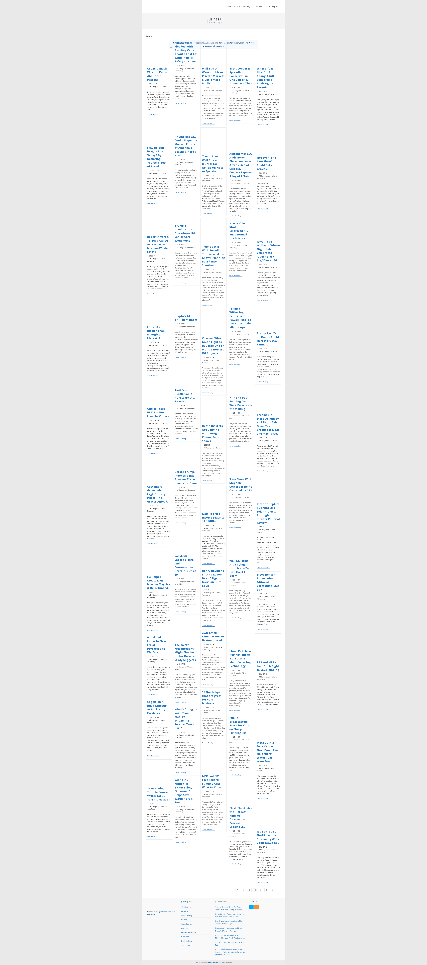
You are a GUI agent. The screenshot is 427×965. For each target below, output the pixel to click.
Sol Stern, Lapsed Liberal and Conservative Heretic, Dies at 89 (185, 565)
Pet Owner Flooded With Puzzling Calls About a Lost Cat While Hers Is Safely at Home (186, 52)
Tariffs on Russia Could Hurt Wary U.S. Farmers (185, 395)
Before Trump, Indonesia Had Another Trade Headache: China (186, 477)
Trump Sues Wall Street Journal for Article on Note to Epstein (213, 163)
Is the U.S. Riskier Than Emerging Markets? (156, 332)
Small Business (186, 941)
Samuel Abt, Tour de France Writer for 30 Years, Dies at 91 (158, 793)
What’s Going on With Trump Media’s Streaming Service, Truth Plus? (186, 718)
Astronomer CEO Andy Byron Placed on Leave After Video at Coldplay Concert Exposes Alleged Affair (240, 165)
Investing (184, 928)
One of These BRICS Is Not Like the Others (158, 412)
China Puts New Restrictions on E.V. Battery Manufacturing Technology (240, 658)
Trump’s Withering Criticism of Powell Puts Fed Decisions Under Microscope (240, 318)
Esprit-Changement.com (166, 912)
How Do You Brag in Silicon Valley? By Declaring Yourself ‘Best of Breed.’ (157, 157)
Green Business (186, 924)
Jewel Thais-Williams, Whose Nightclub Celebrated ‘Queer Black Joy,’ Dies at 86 (268, 251)
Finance (184, 920)
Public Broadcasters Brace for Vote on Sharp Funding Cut (239, 725)
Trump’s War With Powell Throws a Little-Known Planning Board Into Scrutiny (213, 256)
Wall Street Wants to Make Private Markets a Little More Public (213, 76)
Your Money (185, 945)
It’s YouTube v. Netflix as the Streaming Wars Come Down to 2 (268, 837)
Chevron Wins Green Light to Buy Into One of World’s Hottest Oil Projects (213, 345)
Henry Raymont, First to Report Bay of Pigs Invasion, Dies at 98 (213, 578)
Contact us (151, 915)
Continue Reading (153, 115)
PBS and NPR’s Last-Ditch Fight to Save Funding (268, 666)
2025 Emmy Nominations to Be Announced (213, 636)
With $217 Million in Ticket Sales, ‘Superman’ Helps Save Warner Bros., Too (184, 791)
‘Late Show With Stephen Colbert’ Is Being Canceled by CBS (240, 484)
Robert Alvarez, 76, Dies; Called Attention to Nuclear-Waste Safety (158, 244)
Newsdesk (185, 937)
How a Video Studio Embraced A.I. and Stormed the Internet (238, 230)
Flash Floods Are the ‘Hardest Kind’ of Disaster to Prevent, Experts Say (240, 817)
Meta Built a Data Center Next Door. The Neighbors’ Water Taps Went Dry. (267, 752)
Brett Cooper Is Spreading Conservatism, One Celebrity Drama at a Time (240, 76)
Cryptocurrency (186, 915)
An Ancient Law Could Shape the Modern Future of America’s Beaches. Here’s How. (186, 146)
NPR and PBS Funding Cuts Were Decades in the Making (240, 403)
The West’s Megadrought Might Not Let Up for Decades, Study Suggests (185, 652)
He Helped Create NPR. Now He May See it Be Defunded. (158, 582)
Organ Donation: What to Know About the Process (158, 74)
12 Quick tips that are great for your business (212, 697)
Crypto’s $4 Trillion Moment (186, 318)
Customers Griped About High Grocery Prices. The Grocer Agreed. (157, 494)
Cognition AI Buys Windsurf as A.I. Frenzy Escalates (157, 707)
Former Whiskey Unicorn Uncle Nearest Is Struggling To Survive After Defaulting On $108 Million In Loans (230, 952)
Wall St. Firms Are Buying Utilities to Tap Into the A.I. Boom (240, 568)
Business (164, 87)
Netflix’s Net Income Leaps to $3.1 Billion (213, 517)
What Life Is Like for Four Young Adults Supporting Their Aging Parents (266, 78)
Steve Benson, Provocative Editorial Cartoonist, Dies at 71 (268, 582)
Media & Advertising (188, 932)
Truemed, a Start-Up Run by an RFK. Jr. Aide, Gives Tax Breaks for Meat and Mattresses (268, 424)
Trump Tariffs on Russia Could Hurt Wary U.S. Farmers (268, 338)
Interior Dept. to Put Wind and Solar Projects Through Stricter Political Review (268, 513)
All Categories (154, 87)
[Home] (205, 23)
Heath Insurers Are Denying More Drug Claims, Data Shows (212, 433)
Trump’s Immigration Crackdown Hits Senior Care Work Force (185, 233)
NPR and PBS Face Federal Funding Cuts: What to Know (212, 781)
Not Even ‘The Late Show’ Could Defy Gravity (266, 163)
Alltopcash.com (212, 963)
